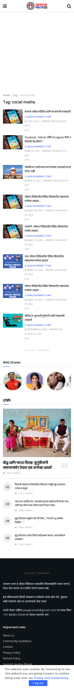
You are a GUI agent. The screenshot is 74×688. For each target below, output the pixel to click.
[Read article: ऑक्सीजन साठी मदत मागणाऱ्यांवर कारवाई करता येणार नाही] (13, 172)
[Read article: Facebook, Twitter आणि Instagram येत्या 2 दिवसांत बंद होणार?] (13, 142)
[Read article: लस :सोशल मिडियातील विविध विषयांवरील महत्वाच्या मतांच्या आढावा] (13, 261)
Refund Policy (11, 658)
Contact (8, 647)
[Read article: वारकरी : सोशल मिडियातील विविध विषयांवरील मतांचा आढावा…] (13, 231)
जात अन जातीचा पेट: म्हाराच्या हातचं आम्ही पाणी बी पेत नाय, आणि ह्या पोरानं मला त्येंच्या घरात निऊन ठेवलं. (42, 503)
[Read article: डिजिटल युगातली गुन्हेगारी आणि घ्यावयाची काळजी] (13, 321)
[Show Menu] (5, 6)
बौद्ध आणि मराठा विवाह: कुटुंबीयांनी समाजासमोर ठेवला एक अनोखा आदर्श (27, 465)
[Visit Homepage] (37, 6)
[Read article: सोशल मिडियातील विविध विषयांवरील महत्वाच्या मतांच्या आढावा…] (13, 202)
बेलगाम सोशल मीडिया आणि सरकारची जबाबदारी (48, 111)
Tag (15, 95)
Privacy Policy (11, 652)
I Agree (38, 683)
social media (27, 95)
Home (6, 95)
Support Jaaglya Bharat (17, 664)
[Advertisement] (37, 54)
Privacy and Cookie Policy (51, 678)
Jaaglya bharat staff (39, 116)
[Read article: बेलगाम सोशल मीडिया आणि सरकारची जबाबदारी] (13, 116)
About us (8, 635)
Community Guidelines (17, 641)
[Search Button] (69, 6)
